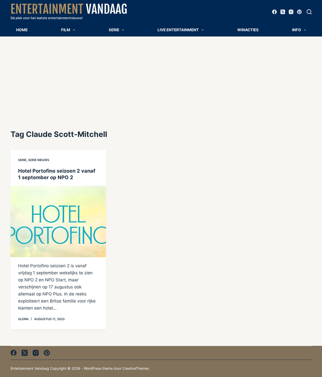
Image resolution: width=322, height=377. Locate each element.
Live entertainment (178, 29)
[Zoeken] (309, 11)
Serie (114, 29)
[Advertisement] (161, 74)
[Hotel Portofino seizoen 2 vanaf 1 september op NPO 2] (58, 221)
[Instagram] (291, 12)
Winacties (248, 29)
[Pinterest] (299, 12)
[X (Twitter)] (282, 12)
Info (296, 29)
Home (22, 29)
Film (65, 29)
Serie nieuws (38, 160)
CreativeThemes (135, 368)
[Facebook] (274, 12)
